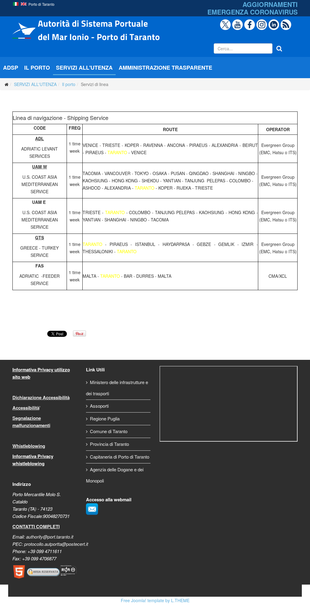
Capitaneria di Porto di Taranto (119, 456)
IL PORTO (37, 67)
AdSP (10, 67)
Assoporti (99, 406)
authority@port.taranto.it (49, 536)
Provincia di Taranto (109, 444)
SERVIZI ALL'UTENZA (84, 67)
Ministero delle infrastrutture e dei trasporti (117, 387)
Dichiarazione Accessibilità (41, 397)
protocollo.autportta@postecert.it (56, 544)
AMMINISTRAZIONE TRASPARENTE (165, 67)
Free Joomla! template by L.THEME (155, 600)
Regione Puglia (105, 418)
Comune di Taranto (108, 431)
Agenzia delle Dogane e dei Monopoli (114, 475)
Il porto (68, 84)
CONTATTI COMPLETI (36, 526)
